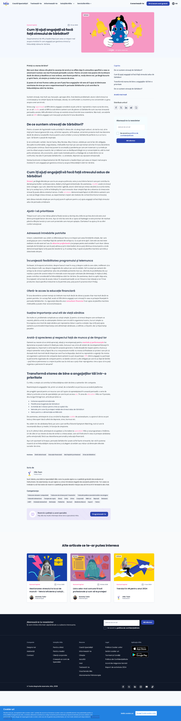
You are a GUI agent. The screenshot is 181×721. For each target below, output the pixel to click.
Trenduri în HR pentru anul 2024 (132, 588)
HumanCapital (32, 25)
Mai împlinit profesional (72, 455)
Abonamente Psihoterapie (90, 675)
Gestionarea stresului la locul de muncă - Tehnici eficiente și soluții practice (46, 591)
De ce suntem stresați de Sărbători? (128, 70)
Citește (82, 655)
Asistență (31, 651)
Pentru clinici (58, 647)
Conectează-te (137, 3)
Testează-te (84, 667)
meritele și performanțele (93, 342)
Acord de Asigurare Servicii (116, 663)
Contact (30, 655)
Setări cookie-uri (112, 651)
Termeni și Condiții (112, 655)
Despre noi (31, 647)
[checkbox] (130, 134)
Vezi (80, 663)
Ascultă (82, 659)
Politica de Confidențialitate (116, 659)
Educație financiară (55, 455)
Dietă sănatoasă (40, 455)
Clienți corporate (60, 655)
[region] (90, 713)
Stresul (30, 181)
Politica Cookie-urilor (113, 647)
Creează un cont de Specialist (61, 660)
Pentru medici (58, 651)
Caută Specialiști (86, 647)
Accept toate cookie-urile (146, 713)
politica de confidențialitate (128, 628)
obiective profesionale (61, 243)
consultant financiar (74, 301)
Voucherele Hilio (85, 671)
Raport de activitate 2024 (115, 667)
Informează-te (85, 651)
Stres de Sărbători (89, 455)
